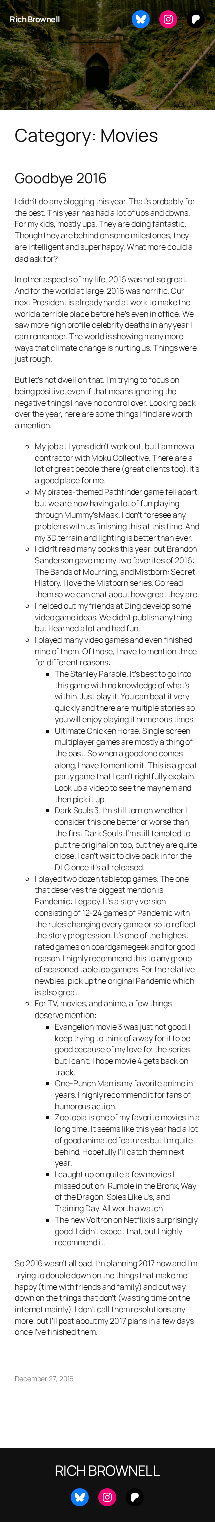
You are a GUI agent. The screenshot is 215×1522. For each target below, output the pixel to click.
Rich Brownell (35, 19)
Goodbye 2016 (61, 178)
